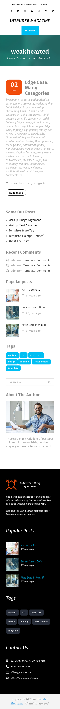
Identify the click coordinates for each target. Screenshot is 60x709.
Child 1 (24, 111)
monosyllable (14, 145)
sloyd (38, 160)
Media (48, 141)
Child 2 (33, 111)
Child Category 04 (31, 118)
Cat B (16, 107)
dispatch (26, 126)
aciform (25, 99)
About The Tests (18, 241)
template (13, 368)
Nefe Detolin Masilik (34, 324)
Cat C (23, 107)
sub (45, 160)
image (12, 361)
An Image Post (31, 289)
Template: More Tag (21, 230)
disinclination (41, 122)
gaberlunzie (37, 133)
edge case (36, 355)
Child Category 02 (31, 114)
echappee (38, 126)
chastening (12, 111)
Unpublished (37, 163)
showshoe (28, 160)
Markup (39, 141)
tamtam (23, 163)
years (42, 171)
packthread (29, 145)
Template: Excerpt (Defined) (26, 236)
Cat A (9, 107)
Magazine (30, 20)
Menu (32, 30)
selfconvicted (13, 160)
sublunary (12, 163)
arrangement (13, 103)
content (12, 355)
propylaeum (43, 152)
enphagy (17, 129)
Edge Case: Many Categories (37, 87)
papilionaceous (15, 148)
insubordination (15, 141)
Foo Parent (22, 133)
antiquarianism (40, 99)
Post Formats (27, 152)
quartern (21, 156)
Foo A (12, 133)
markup (24, 361)
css (23, 355)
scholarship (34, 156)
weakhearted (13, 167)
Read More (16, 192)
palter (40, 145)
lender (29, 141)
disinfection (13, 126)
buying (48, 103)
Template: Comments (36, 260)
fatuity (43, 129)
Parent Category (43, 148)
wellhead (35, 167)
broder (39, 103)
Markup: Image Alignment (24, 220)
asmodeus (28, 103)
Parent (29, 148)
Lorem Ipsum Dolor (34, 307)
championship (35, 107)
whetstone (32, 171)
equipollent (31, 129)
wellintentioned (15, 171)
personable (12, 152)
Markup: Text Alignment (23, 225)
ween (26, 167)
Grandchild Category (18, 137)
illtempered (37, 137)
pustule (10, 156)
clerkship (26, 122)
